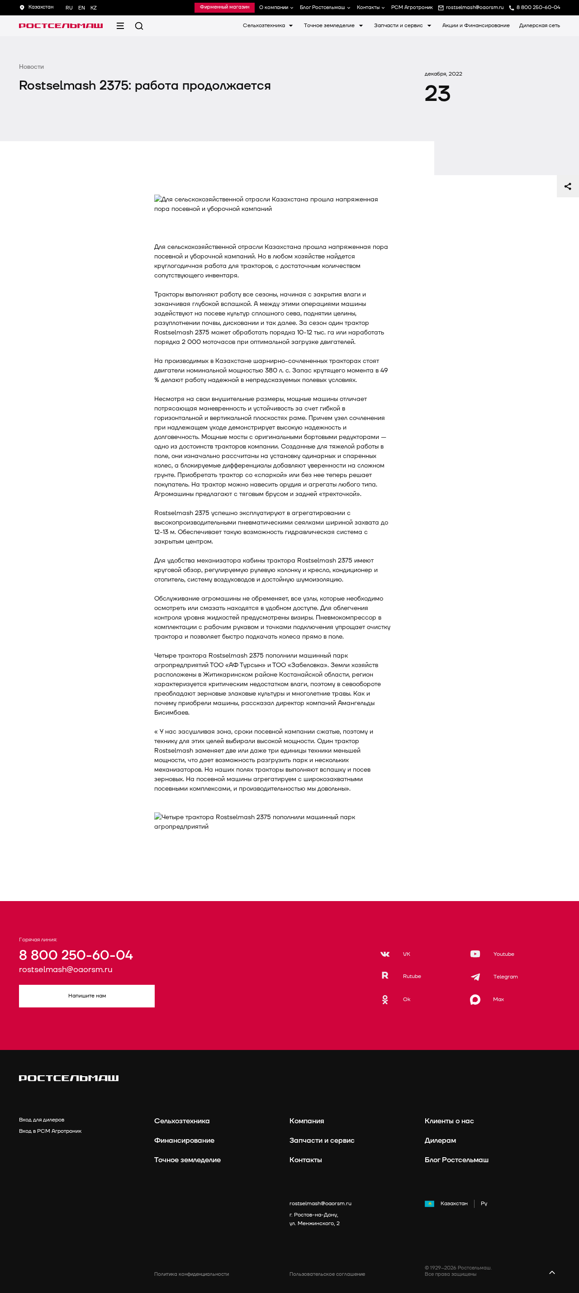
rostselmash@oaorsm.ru (66, 969)
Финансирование (184, 1140)
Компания (307, 1121)
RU (69, 8)
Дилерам (440, 1140)
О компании (273, 7)
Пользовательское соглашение (327, 1274)
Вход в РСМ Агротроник (50, 1131)
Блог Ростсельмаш (322, 7)
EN (81, 8)
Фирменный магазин (224, 7)
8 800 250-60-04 (76, 955)
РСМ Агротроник (412, 7)
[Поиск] (139, 26)
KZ (93, 8)
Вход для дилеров (41, 1120)
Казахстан (454, 1203)
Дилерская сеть (539, 25)
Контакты (368, 7)
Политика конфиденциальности (191, 1274)
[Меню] (120, 26)
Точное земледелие (330, 25)
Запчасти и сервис (399, 25)
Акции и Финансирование (476, 25)
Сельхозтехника (264, 25)
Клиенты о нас (449, 1121)
